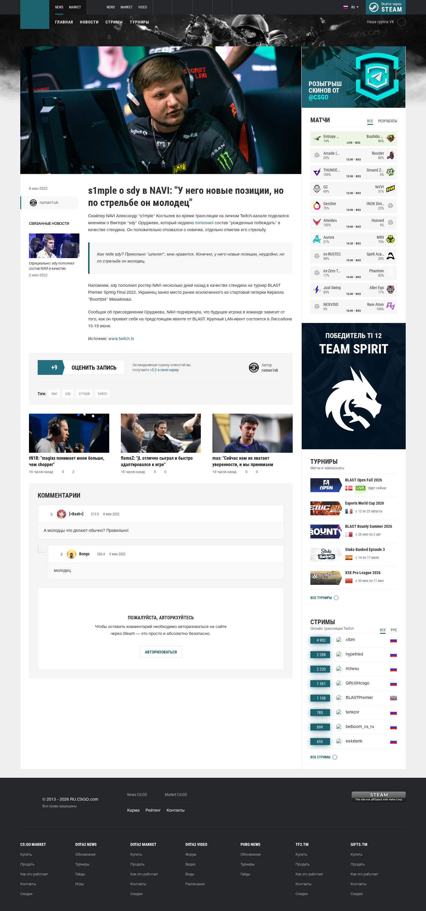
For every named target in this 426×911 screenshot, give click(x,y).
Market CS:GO (176, 795)
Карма (133, 811)
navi (54, 393)
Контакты (176, 811)
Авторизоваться (161, 652)
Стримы (114, 22)
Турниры (139, 22)
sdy (68, 393)
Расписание (195, 884)
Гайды (80, 874)
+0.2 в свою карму (164, 370)
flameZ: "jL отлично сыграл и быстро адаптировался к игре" (157, 461)
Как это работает (34, 874)
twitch (102, 393)
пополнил (204, 223)
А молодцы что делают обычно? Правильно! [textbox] (86, 531)
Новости (89, 22)
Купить (26, 854)
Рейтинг (153, 811)
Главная (64, 22)
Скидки (26, 894)
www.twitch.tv (121, 339)
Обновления (85, 854)
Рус (394, 630)
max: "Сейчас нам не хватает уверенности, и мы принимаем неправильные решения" (242, 461)
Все (370, 121)
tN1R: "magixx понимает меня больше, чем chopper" (66, 461)
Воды (189, 874)
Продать (27, 864)
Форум (190, 854)
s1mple (84, 393)
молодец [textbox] (62, 571)
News (59, 7)
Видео (190, 864)
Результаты (387, 121)
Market (75, 7)
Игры (79, 884)
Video (142, 7)
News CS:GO (137, 795)
